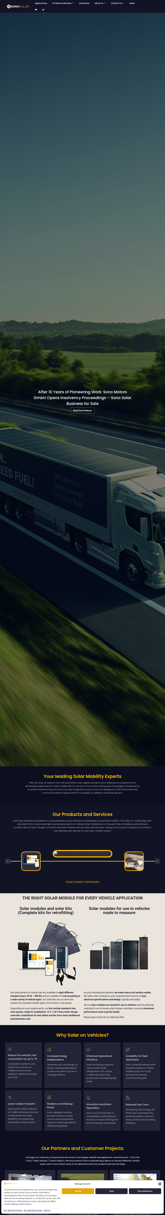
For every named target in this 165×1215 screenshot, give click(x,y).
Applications (41, 3)
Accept (78, 1191)
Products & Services (61, 3)
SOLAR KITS (82, 882)
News (132, 3)
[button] (160, 1184)
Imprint (47, 1210)
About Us (99, 3)
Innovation (84, 3)
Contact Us (116, 3)
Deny (111, 1191)
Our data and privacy (13, 1210)
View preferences (145, 1191)
